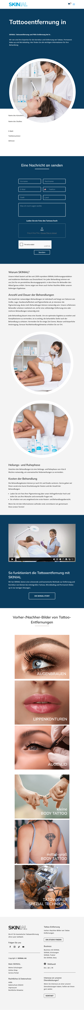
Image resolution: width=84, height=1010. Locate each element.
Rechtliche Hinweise (15, 990)
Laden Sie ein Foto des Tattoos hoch (42, 221)
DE (49, 968)
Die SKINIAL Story (50, 958)
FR (52, 968)
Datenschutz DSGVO (15, 985)
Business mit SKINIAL (51, 950)
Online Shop (13, 970)
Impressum (12, 988)
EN (45, 968)
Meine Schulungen (15, 968)
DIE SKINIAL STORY (42, 596)
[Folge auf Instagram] (14, 947)
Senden (42, 252)
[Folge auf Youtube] (23, 947)
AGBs (10, 982)
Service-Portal (13, 973)
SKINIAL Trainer (49, 955)
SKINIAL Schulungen (51, 952)
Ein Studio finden (53, 940)
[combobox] (45, 189)
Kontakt (49, 996)
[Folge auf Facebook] (10, 947)
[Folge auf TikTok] (19, 947)
